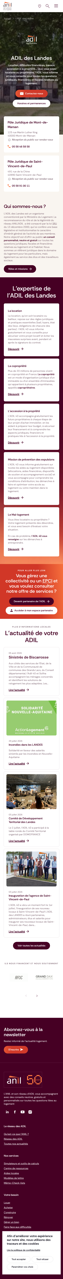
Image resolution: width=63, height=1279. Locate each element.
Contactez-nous (34, 93)
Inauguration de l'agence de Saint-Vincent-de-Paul (30, 897)
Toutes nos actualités (16, 1143)
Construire (10, 1212)
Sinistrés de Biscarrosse (28, 657)
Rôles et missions (18, 268)
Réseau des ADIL (13, 1138)
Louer (7, 1202)
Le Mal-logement (18, 514)
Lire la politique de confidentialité (23, 1250)
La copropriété (17, 366)
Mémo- (14, 1183)
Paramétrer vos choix (22, 1266)
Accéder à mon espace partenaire (33, 610)
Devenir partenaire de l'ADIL (29, 601)
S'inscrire (13, 1049)
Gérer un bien (11, 1222)
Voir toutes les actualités (31, 945)
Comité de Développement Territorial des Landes (26, 820)
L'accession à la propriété (24, 411)
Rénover (8, 1217)
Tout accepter (19, 1259)
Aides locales (11, 1173)
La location (15, 311)
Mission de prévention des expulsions (31, 459)
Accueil (7, 18)
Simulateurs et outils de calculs (21, 1163)
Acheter (8, 1207)
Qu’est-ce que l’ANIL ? (16, 1134)
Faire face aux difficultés (17, 1227)
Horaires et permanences (31, 103)
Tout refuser (42, 1259)
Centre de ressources (16, 1168)
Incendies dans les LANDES (26, 745)
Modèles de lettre (14, 1178)
